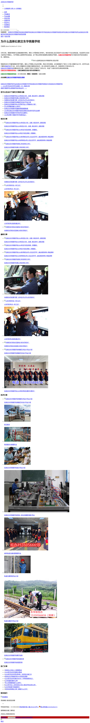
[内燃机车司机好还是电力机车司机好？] (17, 227)
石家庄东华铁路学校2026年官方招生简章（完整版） (20, 133)
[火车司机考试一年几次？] (12, 185)
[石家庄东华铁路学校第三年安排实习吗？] (17, 144)
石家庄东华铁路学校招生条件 (55, 32)
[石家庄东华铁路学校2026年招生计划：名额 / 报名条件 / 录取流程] (25, 122)
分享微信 (18, 8)
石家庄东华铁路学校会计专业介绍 (14, 467)
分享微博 (7, 8)
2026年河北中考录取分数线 (13, 672)
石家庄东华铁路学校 (14, 32)
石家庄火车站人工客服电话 (13, 670)
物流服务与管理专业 (10, 444)
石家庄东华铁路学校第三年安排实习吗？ (17, 98)
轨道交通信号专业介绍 (11, 621)
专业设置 (7, 16)
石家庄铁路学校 (26, 32)
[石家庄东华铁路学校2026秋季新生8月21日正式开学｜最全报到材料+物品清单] (29, 137)
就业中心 (7, 22)
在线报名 (7, 24)
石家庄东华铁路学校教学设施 (13, 655)
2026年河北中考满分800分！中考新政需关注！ (19, 678)
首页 (5, 12)
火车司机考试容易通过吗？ (12, 223)
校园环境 (7, 20)
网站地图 (22, 707)
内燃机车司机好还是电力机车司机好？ (16, 230)
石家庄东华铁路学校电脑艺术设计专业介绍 (17, 102)
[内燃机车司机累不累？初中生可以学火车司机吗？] (26, 178)
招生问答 (7, 18)
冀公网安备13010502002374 (48, 707)
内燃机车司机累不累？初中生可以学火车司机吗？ (19, 100)
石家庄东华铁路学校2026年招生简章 (16, 676)
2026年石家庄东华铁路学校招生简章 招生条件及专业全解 (22, 110)
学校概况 (7, 14)
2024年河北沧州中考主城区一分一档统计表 (15, 86)
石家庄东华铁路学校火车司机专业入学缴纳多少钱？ (20, 104)
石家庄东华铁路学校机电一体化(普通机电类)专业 (19, 515)
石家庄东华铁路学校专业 (72, 32)
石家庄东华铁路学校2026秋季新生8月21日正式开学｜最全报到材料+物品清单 (28, 140)
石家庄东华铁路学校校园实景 (13, 662)
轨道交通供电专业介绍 (11, 576)
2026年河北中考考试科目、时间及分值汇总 (18, 674)
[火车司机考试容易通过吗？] (26, 220)
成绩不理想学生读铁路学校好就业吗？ (14, 88)
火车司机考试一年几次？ (12, 189)
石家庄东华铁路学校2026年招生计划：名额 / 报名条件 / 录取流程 (24, 96)
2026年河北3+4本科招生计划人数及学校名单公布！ (21, 685)
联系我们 (7, 27)
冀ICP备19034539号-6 (31, 707)
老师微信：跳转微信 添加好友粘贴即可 (17, 717)
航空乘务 (7, 424)
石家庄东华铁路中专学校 (38, 32)
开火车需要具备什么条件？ (12, 106)
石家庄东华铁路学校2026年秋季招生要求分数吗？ (19, 391)
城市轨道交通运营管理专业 (12, 553)
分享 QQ (12, 8)
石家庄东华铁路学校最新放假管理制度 (16, 108)
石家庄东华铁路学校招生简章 (17, 34)
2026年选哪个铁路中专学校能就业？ (15, 115)
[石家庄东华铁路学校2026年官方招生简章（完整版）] (21, 129)
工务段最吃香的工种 (11, 680)
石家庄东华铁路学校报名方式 (41, 84)
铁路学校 (8, 66)
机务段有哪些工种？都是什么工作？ (17, 689)
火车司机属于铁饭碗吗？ (12, 687)
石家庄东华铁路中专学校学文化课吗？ (16, 113)
